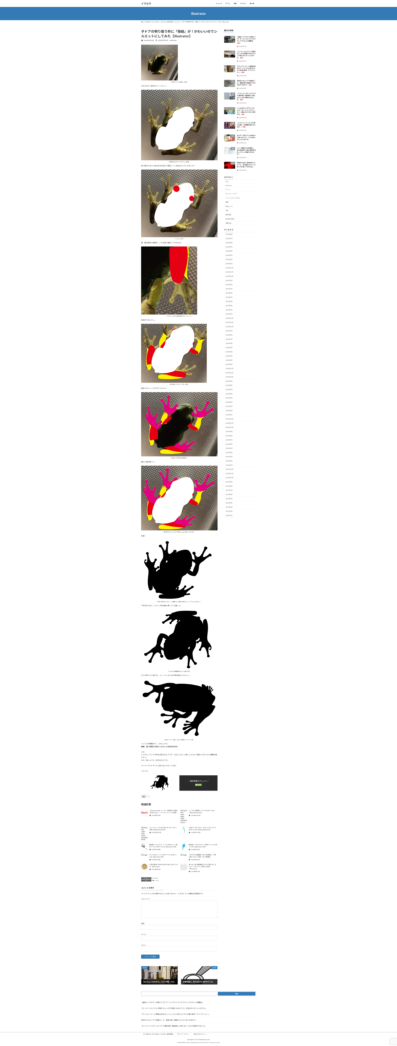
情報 (226, 202)
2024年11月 (229, 322)
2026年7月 (229, 238)
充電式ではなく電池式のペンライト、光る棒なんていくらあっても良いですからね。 (246, 165)
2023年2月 (229, 410)
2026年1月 (229, 263)
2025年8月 (229, 284)
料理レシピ (229, 206)
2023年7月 (229, 389)
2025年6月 (229, 293)
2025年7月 (229, 289)
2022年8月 (229, 436)
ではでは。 (145, 771)
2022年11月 (229, 423)
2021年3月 (229, 507)
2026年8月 (229, 234)
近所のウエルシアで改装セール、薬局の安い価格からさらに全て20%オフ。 (246, 83)
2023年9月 (229, 381)
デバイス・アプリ (231, 194)
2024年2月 (229, 360)
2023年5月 (229, 398)
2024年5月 (229, 347)
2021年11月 (229, 473)
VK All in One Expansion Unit (212, 1042)
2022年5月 (229, 448)
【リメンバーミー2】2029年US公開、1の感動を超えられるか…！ (246, 125)
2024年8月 (229, 335)
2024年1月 (229, 364)
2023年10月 (229, 377)
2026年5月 (229, 247)
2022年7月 (229, 440)
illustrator (155, 878)
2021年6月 (229, 494)
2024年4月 (229, 352)
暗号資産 (228, 215)
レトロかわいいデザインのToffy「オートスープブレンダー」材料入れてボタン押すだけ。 (246, 111)
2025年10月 (229, 276)
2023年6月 (229, 394)
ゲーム (227, 189)
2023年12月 (229, 368)
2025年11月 (229, 272)
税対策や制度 (229, 219)
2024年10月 (229, 326)
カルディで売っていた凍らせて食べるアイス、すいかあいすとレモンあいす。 (246, 137)
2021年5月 (229, 499)
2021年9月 (229, 482)
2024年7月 (229, 339)
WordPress (187, 1042)
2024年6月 (229, 343)
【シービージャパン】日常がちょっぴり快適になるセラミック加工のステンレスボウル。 (174, 1008)
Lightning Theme (198, 1042)
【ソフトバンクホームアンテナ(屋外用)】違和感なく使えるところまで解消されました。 (174, 1026)
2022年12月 (229, 419)
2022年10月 (229, 427)
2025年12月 (229, 268)
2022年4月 (229, 452)
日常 (226, 210)
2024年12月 (229, 318)
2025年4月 (229, 301)
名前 (142, 924)
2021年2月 (229, 511)
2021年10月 (229, 478)
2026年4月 (229, 251)
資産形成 (228, 223)
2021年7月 (229, 490)
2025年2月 (229, 310)
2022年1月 (229, 465)
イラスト (156, 880)
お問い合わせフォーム (199, 1034)
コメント (145, 899)
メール (143, 934)
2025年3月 (229, 305)
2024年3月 (229, 356)
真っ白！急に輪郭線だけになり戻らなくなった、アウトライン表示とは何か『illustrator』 (202, 867)
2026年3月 (229, 255)
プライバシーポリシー (183, 1034)
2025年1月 (229, 314)
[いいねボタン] (143, 796)
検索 (236, 994)
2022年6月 (229, 444)
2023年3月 (229, 406)
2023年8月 (229, 385)
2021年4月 (229, 503)
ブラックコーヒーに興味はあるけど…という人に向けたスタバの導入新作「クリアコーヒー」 (175, 1014)
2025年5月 (229, 297)
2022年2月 (229, 461)
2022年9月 (229, 431)
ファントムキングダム (232, 198)
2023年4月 (229, 402)
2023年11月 (229, 373)
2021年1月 (229, 515)
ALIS (227, 181)
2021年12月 (229, 469)
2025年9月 (229, 280)
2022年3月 (229, 457)
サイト (143, 945)
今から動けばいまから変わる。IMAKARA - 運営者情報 (158, 1034)
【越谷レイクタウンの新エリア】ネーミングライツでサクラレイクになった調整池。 (246, 40)
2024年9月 (229, 331)
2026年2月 (229, 259)
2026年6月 (229, 242)
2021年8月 (229, 486)
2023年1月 (229, 415)
